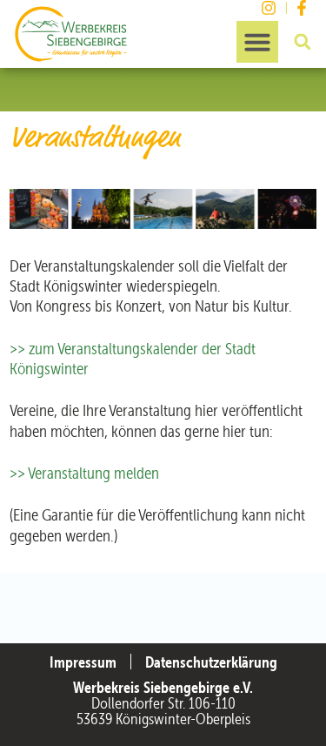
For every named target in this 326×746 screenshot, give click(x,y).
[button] (257, 42)
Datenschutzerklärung (211, 661)
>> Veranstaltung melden (84, 473)
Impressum (83, 661)
